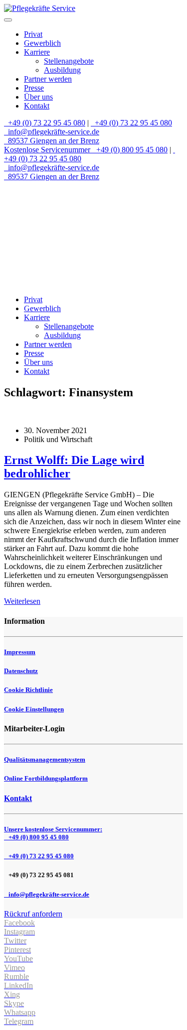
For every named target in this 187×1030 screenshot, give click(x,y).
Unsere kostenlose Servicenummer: (53, 833)
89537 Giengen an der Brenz (52, 140)
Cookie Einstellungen (34, 709)
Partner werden (48, 79)
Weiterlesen (22, 601)
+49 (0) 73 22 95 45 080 (45, 122)
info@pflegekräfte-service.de (52, 131)
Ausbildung (62, 70)
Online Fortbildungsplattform (46, 778)
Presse (34, 88)
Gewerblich (42, 43)
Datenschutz (21, 671)
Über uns (38, 97)
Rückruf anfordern (33, 914)
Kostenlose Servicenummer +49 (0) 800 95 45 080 (86, 149)
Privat (33, 34)
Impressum (19, 652)
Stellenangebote (69, 61)
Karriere (37, 52)
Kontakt (36, 106)
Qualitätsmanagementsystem (44, 759)
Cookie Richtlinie (28, 689)
